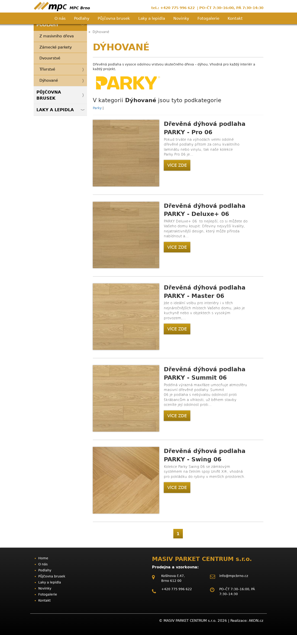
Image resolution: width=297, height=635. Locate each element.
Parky (98, 108)
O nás (60, 18)
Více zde (177, 165)
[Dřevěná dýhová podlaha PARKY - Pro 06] (126, 185)
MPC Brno (79, 8)
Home (43, 558)
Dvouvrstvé (49, 58)
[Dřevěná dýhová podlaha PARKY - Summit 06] (126, 430)
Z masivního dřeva (56, 36)
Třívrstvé (47, 69)
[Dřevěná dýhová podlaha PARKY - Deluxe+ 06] (126, 267)
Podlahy (81, 18)
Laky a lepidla (151, 18)
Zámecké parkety (55, 47)
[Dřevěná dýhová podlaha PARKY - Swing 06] (126, 512)
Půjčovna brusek (114, 18)
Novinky (181, 18)
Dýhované (48, 80)
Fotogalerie (208, 18)
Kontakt (235, 18)
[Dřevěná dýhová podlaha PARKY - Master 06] (126, 349)
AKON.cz (256, 621)
